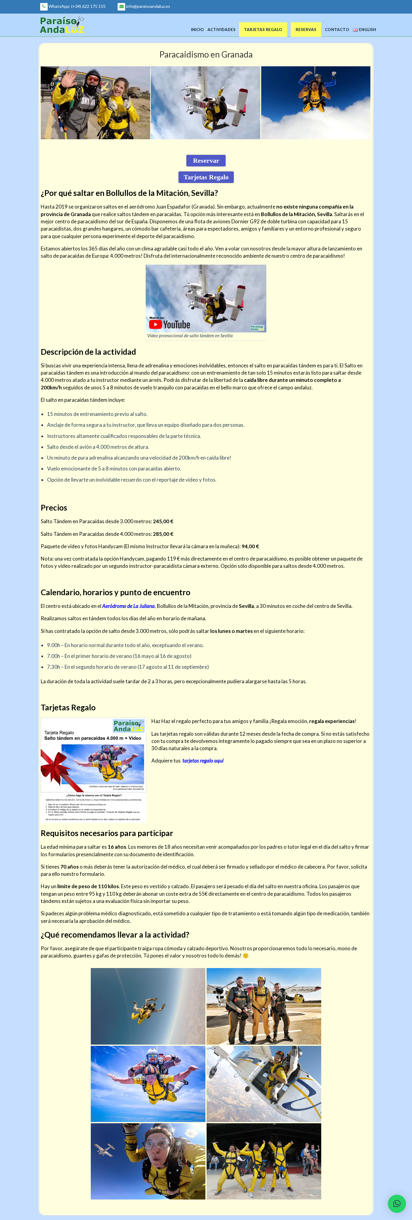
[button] (397, 1204)
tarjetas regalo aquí (202, 760)
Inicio (197, 29)
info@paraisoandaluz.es (147, 6)
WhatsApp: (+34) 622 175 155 (77, 6)
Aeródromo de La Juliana (128, 606)
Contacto (337, 29)
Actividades (222, 29)
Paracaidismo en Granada (206, 54)
